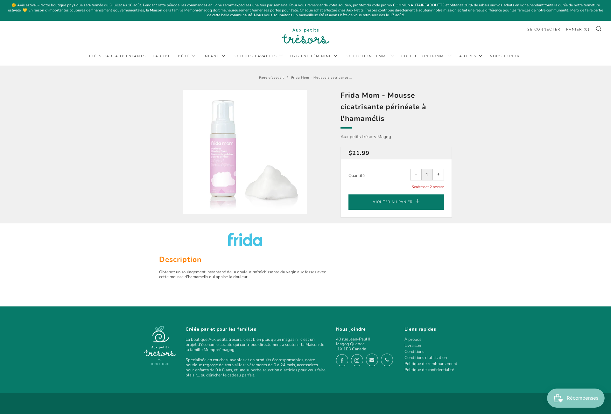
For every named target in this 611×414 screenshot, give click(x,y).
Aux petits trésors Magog (366, 137)
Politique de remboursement (430, 364)
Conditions (414, 351)
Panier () (578, 29)
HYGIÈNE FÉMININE (311, 56)
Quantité (356, 176)
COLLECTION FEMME (366, 56)
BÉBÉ (183, 56)
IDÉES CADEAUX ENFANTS (117, 56)
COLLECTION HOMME (423, 56)
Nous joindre (506, 56)
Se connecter (543, 29)
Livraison (412, 345)
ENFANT (211, 56)
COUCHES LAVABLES (255, 56)
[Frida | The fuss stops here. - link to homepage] (245, 239)
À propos (412, 339)
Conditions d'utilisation (425, 358)
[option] (245, 152)
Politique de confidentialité (429, 370)
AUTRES (468, 56)
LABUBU (162, 56)
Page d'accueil (271, 77)
